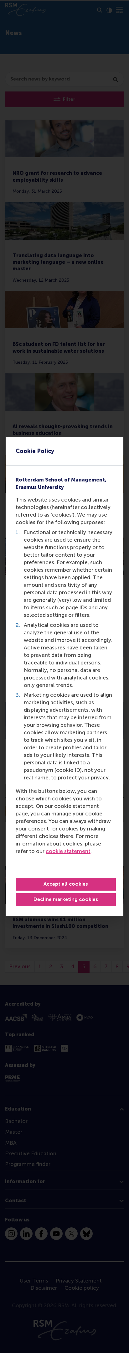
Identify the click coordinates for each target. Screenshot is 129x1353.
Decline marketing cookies (66, 899)
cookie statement (68, 851)
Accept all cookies (66, 884)
